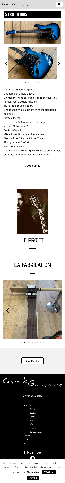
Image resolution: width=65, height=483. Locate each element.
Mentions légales (34, 472)
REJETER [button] (32, 478)
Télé (31, 424)
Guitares (27, 405)
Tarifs (25, 439)
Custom (33, 413)
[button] (6, 63)
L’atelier (26, 436)
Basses (33, 428)
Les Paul (33, 417)
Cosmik (33, 409)
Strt (31, 420)
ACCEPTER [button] (49, 472)
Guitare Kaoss (36, 432)
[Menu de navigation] (59, 4)
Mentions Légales (32, 395)
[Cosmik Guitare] (15, 4)
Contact (26, 443)
